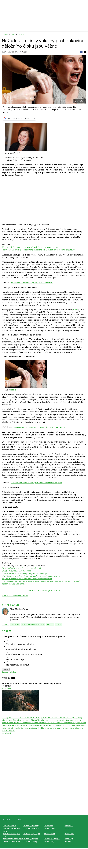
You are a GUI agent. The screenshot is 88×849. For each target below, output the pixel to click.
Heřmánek (69, 833)
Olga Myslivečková (10, 52)
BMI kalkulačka (9, 825)
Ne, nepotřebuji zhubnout (17, 665)
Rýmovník (69, 825)
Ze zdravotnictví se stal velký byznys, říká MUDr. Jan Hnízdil (38, 427)
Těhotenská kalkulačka (13, 838)
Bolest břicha (49, 828)
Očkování (15, 624)
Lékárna (21, 34)
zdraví (58, 624)
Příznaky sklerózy (31, 828)
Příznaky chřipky (30, 838)
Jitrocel (68, 841)
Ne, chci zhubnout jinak (16, 659)
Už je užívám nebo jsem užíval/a (20, 644)
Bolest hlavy (49, 841)
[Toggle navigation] (85, 27)
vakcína (50, 624)
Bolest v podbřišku (52, 838)
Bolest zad (48, 825)
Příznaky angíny (30, 841)
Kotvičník (69, 828)
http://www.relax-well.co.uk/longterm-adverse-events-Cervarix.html (31, 576)
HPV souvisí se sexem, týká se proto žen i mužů (32, 282)
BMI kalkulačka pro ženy (11, 829)
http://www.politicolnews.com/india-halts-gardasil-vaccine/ (27, 578)
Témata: (5, 624)
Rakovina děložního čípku (33, 624)
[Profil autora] (5, 611)
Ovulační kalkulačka (11, 841)
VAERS (75, 309)
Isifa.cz (82, 101)
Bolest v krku (49, 833)
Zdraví (13, 34)
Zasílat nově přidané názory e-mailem (15, 596)
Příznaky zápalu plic (31, 833)
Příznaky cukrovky (31, 825)
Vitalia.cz (5, 34)
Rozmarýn (69, 838)
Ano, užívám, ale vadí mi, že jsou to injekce (24, 654)
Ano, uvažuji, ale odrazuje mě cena (21, 649)
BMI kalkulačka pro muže (11, 834)
